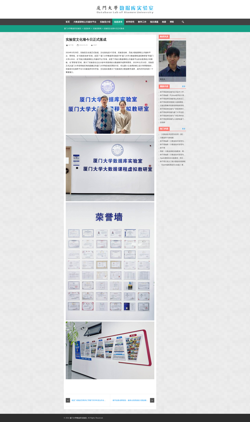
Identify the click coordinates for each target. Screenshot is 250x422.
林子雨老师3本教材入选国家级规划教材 (173, 102)
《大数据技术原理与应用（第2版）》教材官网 (173, 134)
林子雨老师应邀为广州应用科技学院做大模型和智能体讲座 (173, 116)
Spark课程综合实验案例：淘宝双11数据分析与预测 (173, 158)
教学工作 (142, 22)
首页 (68, 22)
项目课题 (154, 22)
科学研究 (130, 22)
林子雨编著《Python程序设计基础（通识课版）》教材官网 (173, 95)
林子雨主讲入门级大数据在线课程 (172, 161)
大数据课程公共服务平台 (84, 22)
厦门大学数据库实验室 (72, 28)
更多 (183, 86)
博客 (172, 22)
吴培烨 (162, 122)
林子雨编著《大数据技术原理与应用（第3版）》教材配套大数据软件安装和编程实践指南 (173, 155)
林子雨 (162, 148)
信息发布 (118, 22)
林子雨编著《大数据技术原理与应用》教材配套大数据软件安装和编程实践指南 (173, 144)
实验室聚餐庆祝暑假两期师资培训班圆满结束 (173, 105)
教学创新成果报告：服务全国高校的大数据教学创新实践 (134, 400)
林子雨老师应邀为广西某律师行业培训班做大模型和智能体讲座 (173, 109)
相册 (164, 22)
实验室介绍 (105, 22)
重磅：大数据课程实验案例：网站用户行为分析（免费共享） (173, 151)
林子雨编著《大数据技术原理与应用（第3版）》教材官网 (173, 141)
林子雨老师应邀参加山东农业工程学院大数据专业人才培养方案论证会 (173, 99)
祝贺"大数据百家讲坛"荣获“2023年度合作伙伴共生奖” (91, 400)
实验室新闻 (97, 28)
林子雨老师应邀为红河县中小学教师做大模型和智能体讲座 (173, 92)
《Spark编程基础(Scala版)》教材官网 (173, 165)
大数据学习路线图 (167, 138)
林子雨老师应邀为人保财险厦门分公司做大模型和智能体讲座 (173, 119)
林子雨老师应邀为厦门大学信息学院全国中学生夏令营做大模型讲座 (173, 112)
